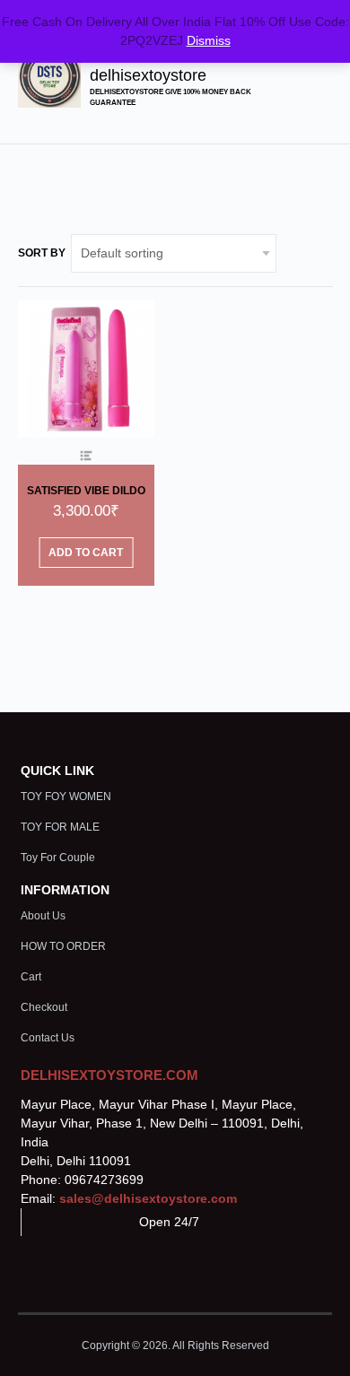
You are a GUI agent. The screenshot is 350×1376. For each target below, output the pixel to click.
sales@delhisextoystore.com (148, 1198)
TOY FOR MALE (60, 827)
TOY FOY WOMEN (66, 796)
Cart (31, 977)
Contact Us (47, 1038)
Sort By (42, 253)
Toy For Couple (58, 857)
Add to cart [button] (85, 552)
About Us (43, 916)
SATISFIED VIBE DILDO (86, 490)
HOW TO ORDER (63, 946)
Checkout (44, 1007)
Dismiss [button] (209, 40)
